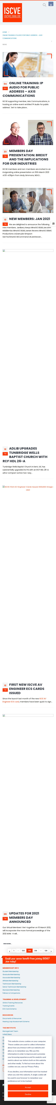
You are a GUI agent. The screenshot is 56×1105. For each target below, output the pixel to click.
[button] (45, 5)
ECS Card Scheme (9, 1009)
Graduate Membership (11, 974)
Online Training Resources (13, 1003)
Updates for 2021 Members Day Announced (24, 917)
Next (51, 951)
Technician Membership (12, 984)
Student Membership (10, 971)
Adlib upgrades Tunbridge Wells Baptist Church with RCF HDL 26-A (25, 454)
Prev (9, 951)
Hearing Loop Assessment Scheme (16, 1022)
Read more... (8, 943)
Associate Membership (11, 978)
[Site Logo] (12, 12)
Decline (28, 1094)
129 (46, 951)
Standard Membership (11, 990)
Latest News (7, 1034)
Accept (28, 1087)
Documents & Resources (12, 1018)
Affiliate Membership (10, 981)
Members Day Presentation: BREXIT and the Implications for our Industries (25, 157)
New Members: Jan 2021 (29, 219)
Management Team (10, 1031)
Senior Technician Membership (14, 987)
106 (35, 951)
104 (23, 951)
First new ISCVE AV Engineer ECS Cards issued (26, 688)
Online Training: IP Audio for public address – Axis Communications (23, 89)
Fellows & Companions (11, 993)
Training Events (8, 1006)
